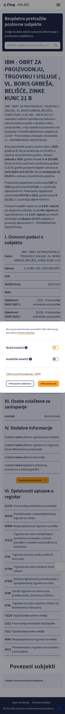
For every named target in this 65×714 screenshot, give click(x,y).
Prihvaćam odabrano (20, 383)
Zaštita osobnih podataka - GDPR (23, 374)
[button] (26, 348)
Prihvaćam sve (48, 383)
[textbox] (32, 45)
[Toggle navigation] (58, 5)
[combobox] (32, 45)
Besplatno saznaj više (30, 480)
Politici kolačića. (26, 333)
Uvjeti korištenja (20, 702)
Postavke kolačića (41, 702)
